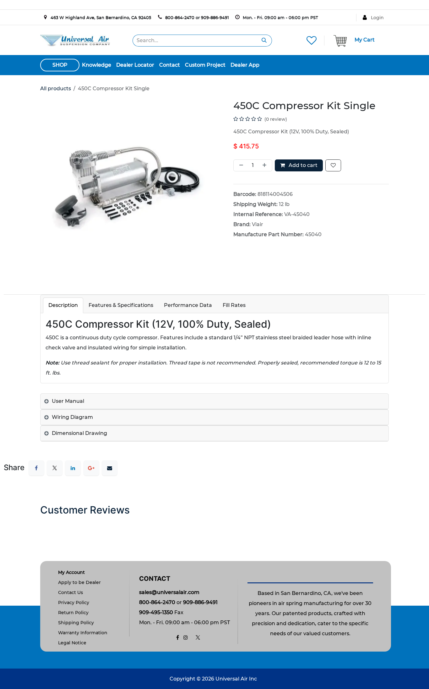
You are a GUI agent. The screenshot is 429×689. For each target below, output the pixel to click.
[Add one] (265, 165)
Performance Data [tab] (188, 305)
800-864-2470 (179, 17)
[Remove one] (240, 165)
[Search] (264, 41)
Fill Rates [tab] (234, 305)
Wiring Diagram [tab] (72, 417)
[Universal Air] (75, 40)
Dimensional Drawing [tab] (79, 433)
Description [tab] (63, 305)
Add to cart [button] (302, 165)
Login (377, 17)
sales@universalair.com (169, 592)
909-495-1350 (156, 612)
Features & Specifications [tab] (121, 305)
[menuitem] (96, 65)
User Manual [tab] (68, 401)
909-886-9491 (215, 17)
